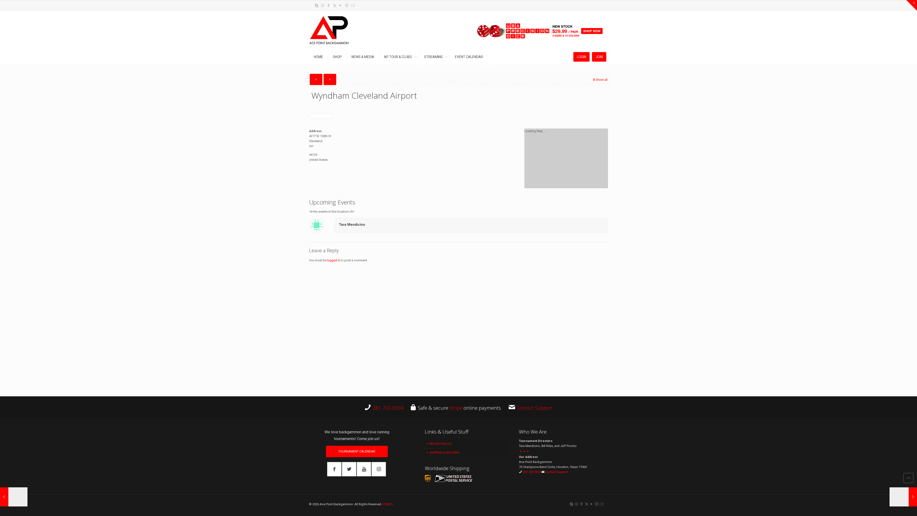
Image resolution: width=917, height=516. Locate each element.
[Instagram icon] (346, 5)
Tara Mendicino (352, 224)
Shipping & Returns (444, 452)
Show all (602, 79)
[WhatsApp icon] (323, 5)
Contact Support (535, 407)
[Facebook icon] (329, 5)
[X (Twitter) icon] (334, 5)
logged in (333, 260)
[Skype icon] (317, 5)
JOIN (599, 57)
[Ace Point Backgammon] (329, 30)
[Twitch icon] (352, 5)
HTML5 (387, 504)
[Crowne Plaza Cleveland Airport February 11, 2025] (903, 496)
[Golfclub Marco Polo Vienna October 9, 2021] (13, 496)
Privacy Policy (440, 444)
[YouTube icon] (340, 5)
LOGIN (581, 57)
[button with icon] (334, 469)
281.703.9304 (388, 407)
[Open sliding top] (911, 5)
